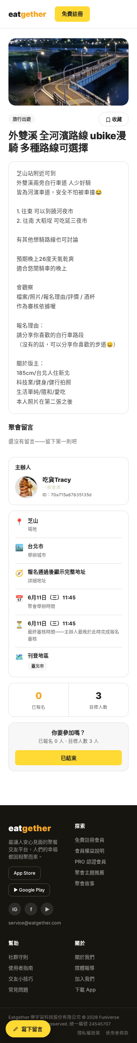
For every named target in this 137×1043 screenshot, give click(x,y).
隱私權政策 (88, 1033)
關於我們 (84, 957)
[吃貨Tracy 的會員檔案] (26, 487)
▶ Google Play (29, 890)
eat (27, 14)
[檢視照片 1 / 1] (68, 72)
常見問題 (18, 989)
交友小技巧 (20, 979)
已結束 (69, 758)
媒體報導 (84, 968)
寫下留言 (32, 1029)
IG (15, 909)
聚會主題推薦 (89, 872)
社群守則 (18, 957)
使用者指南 (20, 968)
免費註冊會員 (89, 840)
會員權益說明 (89, 851)
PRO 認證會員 (90, 861)
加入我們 (84, 979)
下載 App (85, 989)
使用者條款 (117, 1033)
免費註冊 (72, 14)
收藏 (116, 119)
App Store (24, 873)
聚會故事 (84, 883)
